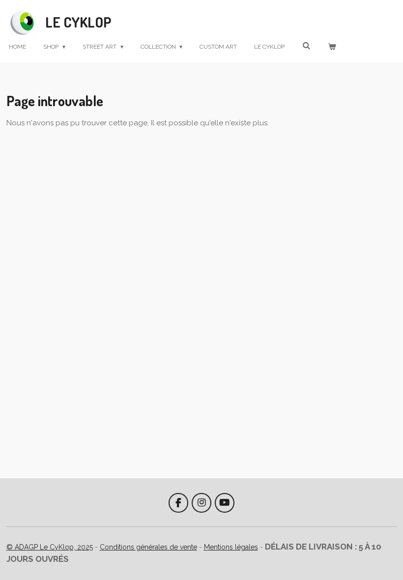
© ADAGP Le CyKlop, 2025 (49, 547)
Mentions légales (231, 547)
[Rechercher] (306, 45)
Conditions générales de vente (148, 547)
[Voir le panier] (331, 46)
